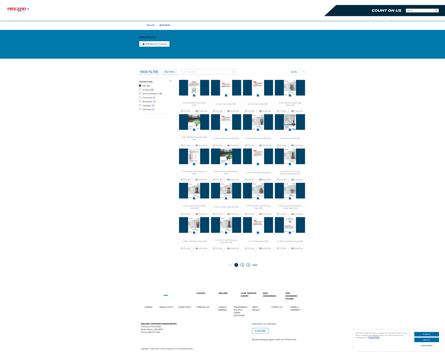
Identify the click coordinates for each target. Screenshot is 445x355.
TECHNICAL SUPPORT (408, 18)
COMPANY (379, 18)
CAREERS (148, 307)
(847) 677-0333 (154, 332)
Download (202, 111)
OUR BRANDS (42, 2)
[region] (397, 340)
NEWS (392, 18)
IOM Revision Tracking (156, 44)
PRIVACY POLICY (166, 307)
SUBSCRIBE (260, 331)
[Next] (255, 265)
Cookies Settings (426, 345)
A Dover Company (166, 349)
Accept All (426, 334)
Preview (186, 111)
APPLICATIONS (347, 18)
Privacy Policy (290, 339)
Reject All (426, 340)
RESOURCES (428, 18)
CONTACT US (276, 307)
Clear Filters (169, 71)
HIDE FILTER (149, 72)
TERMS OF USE (203, 307)
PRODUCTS (365, 18)
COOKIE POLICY (184, 307)
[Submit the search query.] (233, 72)
